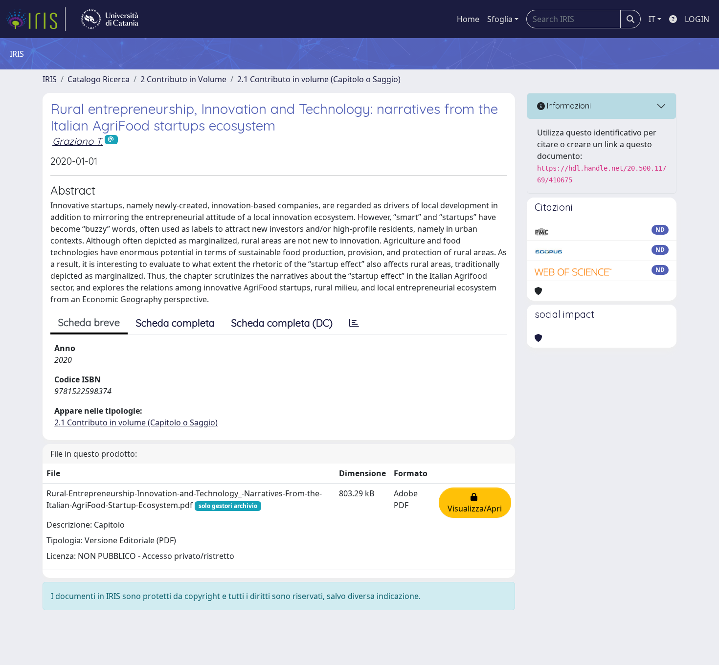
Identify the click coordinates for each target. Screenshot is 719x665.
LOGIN (697, 19)
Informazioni (568, 106)
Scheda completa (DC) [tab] (282, 323)
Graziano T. (77, 141)
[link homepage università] (109, 19)
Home (468, 19)
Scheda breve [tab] (89, 322)
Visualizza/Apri (475, 502)
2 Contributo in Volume (183, 79)
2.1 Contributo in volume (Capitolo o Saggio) (319, 79)
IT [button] (652, 19)
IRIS (50, 79)
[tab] (354, 323)
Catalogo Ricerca (98, 79)
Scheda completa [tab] (175, 323)
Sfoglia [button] (500, 19)
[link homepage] (36, 19)
